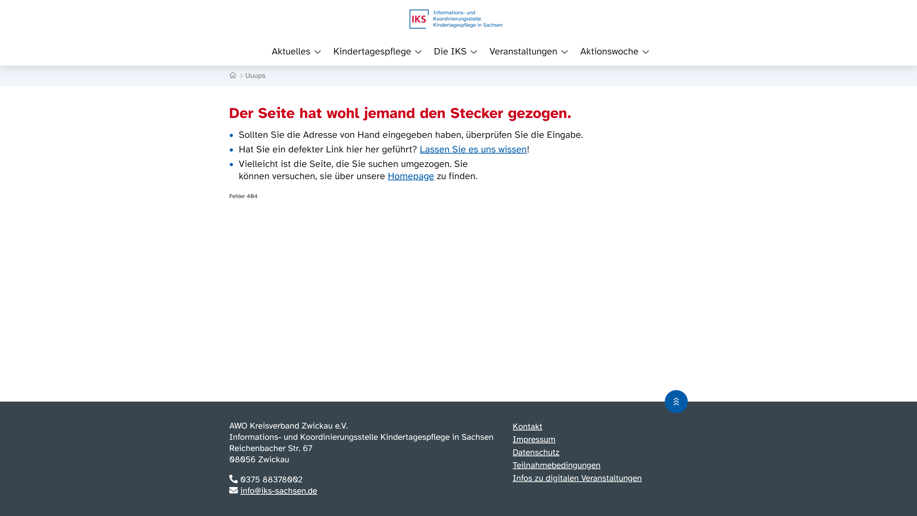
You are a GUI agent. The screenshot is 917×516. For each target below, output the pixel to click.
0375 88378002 (271, 479)
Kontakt (527, 426)
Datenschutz (536, 452)
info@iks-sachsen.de (278, 491)
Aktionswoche (609, 52)
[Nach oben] (676, 401)
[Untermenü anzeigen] (317, 52)
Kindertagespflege (372, 52)
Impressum (534, 439)
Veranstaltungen (523, 52)
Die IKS (450, 52)
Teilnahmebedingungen (557, 465)
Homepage (411, 177)
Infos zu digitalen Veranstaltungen (577, 478)
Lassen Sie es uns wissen (473, 150)
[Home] (233, 76)
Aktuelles (291, 52)
